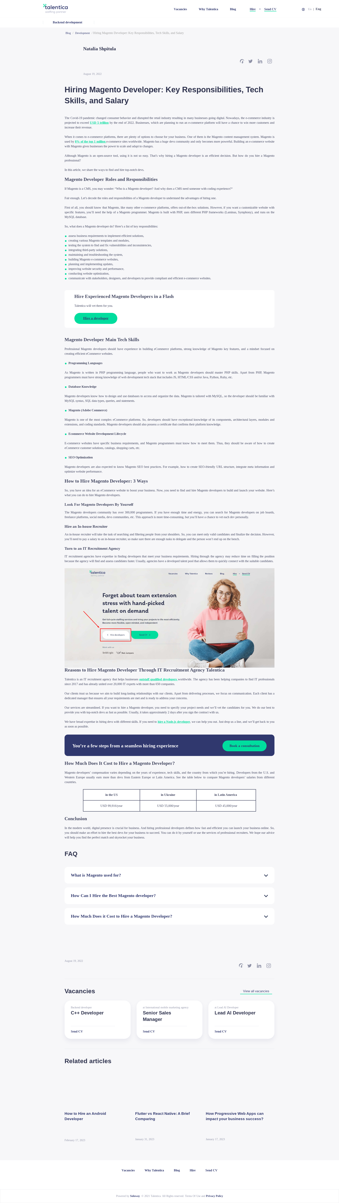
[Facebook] (242, 61)
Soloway (135, 1196)
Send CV (270, 9)
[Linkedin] (260, 61)
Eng (318, 9)
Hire (253, 9)
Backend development (67, 22)
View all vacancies (256, 991)
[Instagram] (269, 61)
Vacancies (180, 9)
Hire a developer (95, 318)
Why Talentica (208, 9)
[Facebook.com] (167, 1179)
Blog (233, 9)
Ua (310, 9)
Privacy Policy (214, 1196)
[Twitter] (250, 61)
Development (82, 33)
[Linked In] (161, 1179)
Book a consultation (245, 745)
